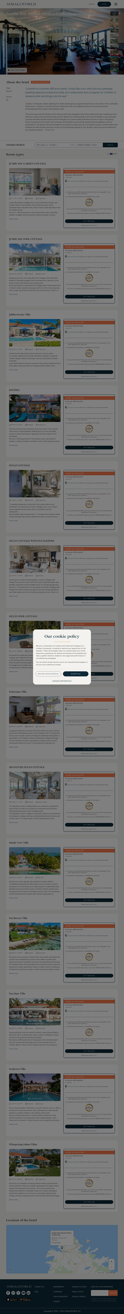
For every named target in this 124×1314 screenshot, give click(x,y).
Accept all (76, 674)
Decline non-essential (48, 674)
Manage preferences (62, 681)
